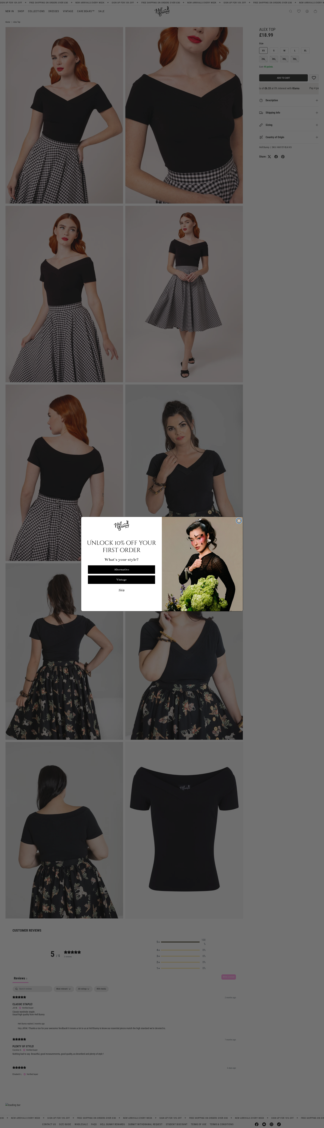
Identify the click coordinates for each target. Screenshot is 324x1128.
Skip (122, 590)
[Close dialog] (239, 520)
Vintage (121, 579)
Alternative (121, 569)
